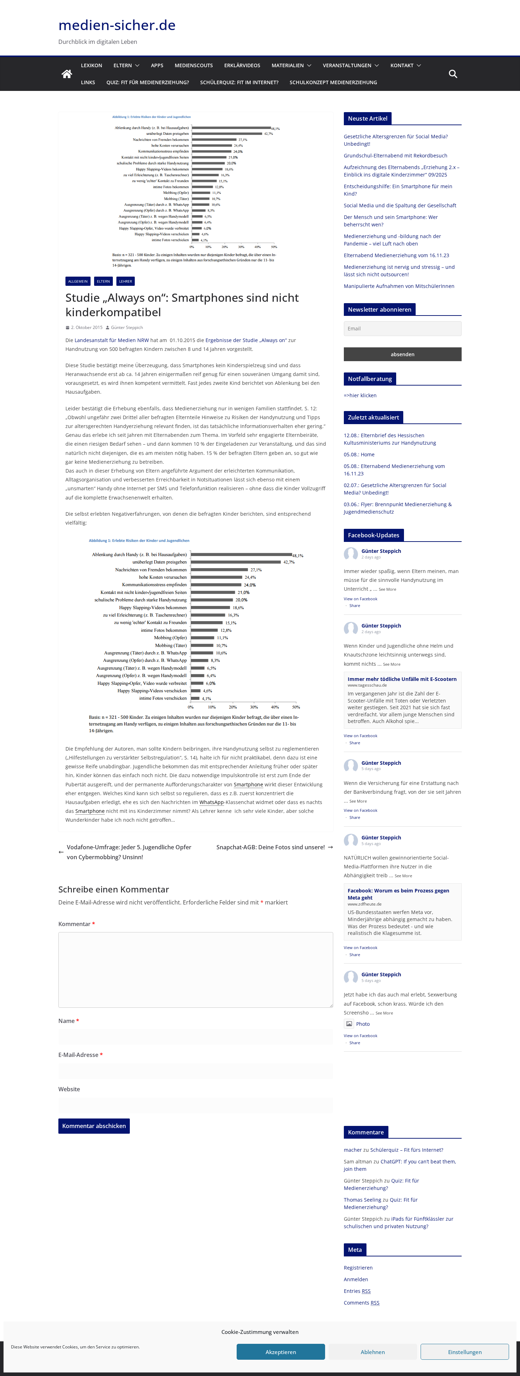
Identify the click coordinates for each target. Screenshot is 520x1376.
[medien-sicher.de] (66, 73)
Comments (362, 1302)
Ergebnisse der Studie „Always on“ (246, 340)
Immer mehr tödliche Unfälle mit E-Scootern (402, 679)
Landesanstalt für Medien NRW (112, 340)
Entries (357, 1291)
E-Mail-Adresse (80, 1055)
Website (69, 1089)
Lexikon (91, 65)
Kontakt (402, 65)
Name (68, 1021)
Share (354, 605)
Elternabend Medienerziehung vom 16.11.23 (396, 255)
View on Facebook (360, 598)
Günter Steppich (127, 327)
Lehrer (125, 281)
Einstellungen (465, 1351)
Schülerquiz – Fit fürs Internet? (406, 1149)
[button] (136, 65)
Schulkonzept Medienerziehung (333, 82)
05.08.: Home (359, 454)
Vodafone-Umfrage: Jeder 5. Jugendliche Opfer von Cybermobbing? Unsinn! (129, 852)
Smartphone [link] (248, 784)
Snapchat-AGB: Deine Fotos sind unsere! (270, 847)
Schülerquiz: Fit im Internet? (239, 82)
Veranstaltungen (347, 65)
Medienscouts (194, 65)
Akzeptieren (281, 1351)
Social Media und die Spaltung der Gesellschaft (400, 205)
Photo (363, 1024)
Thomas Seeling (362, 1199)
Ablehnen (373, 1351)
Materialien (288, 65)
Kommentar (76, 924)
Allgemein (78, 281)
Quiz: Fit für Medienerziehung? (147, 82)
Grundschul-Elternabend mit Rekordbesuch (395, 155)
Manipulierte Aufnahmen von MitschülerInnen (399, 286)
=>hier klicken (360, 395)
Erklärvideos (242, 65)
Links (88, 82)
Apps (157, 65)
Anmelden (356, 1279)
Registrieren (358, 1267)
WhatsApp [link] (212, 802)
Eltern (123, 65)
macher (353, 1149)
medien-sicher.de (117, 24)
